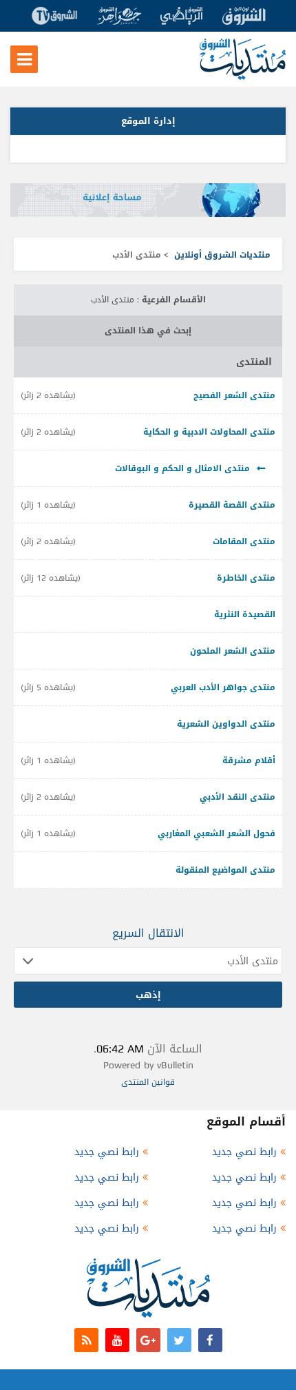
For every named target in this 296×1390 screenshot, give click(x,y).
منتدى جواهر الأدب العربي (223, 687)
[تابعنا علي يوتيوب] (117, 1340)
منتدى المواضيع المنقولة (225, 870)
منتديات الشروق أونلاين (222, 254)
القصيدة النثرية (244, 614)
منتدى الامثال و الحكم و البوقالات (182, 468)
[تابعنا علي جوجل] (148, 1340)
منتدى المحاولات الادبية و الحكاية (209, 431)
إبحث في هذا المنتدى (148, 330)
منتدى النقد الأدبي (237, 797)
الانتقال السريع (148, 933)
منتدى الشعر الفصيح (234, 395)
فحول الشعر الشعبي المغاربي (216, 833)
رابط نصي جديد (244, 1152)
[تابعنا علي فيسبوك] (210, 1340)
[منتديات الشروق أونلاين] (243, 76)
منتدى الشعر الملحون (232, 650)
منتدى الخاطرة (246, 577)
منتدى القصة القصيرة (232, 504)
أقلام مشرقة (248, 760)
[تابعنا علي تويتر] (179, 1340)
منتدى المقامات (244, 541)
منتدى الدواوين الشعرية (226, 724)
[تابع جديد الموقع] (86, 1340)
